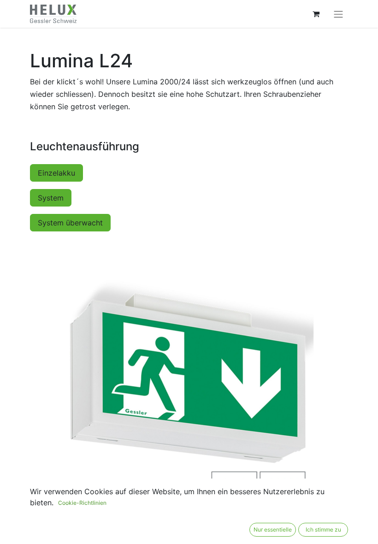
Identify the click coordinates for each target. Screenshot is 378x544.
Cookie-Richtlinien (82, 502)
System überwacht (70, 222)
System (51, 197)
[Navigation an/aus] (338, 14)
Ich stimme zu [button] (323, 529)
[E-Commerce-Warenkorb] (316, 14)
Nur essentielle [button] (273, 529)
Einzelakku (56, 172)
